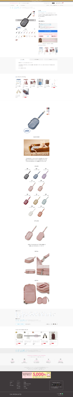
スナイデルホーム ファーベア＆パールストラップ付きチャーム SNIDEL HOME (26, 96)
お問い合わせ (18, 388)
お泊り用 (43, 315)
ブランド (18, 315)
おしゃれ (44, 314)
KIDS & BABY (11, 385)
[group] (24, 36)
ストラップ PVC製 (53, 313)
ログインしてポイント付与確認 (47, 24)
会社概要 (25, 382)
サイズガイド (18, 382)
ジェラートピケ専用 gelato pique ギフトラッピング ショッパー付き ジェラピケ (19, 86)
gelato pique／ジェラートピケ (42, 11)
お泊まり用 (47, 315)
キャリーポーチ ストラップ (20, 313)
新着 (54, 5)
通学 (53, 315)
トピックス (61, 5)
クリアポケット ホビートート (45, 313)
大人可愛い (39, 314)
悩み (56, 5)
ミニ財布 (30, 315)
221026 (17, 314)
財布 (33, 315)
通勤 (51, 315)
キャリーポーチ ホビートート (29, 313)
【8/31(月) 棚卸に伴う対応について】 (36, 1)
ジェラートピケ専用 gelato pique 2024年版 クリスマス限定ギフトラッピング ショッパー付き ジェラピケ (26, 86)
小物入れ (24, 314)
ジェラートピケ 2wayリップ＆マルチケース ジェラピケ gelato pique (54, 86)
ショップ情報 (25, 388)
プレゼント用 (52, 314)
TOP (10, 7)
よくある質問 (18, 386)
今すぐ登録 (41, 24)
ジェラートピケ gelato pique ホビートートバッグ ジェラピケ (40, 86)
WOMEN (11, 382)
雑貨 (32, 314)
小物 (21, 315)
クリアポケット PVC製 (37, 313)
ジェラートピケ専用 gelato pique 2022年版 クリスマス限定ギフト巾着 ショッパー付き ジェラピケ (33, 86)
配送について (18, 385)
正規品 (26, 315)
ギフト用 (47, 314)
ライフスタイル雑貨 (16, 7)
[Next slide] (35, 20)
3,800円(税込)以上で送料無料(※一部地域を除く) (36, 0)
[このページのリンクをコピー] (56, 324)
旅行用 (40, 315)
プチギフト (28, 314)
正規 (23, 315)
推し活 (36, 315)
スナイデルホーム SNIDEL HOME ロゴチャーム (19, 96)
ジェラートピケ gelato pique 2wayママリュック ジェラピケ (47, 86)
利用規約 (25, 386)
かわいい (35, 314)
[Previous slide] (17, 20)
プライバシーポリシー (26, 385)
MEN (12, 7)
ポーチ (21, 314)
